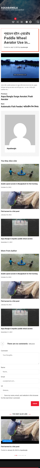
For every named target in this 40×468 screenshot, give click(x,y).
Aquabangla (9, 8)
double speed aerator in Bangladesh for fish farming (19, 184)
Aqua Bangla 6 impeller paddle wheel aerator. (17, 239)
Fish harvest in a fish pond (10, 211)
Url (2, 386)
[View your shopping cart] (13, 22)
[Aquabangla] (20, 130)
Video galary (8, 440)
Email (3, 377)
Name (3, 367)
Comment (4, 351)
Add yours (32, 344)
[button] (4, 438)
